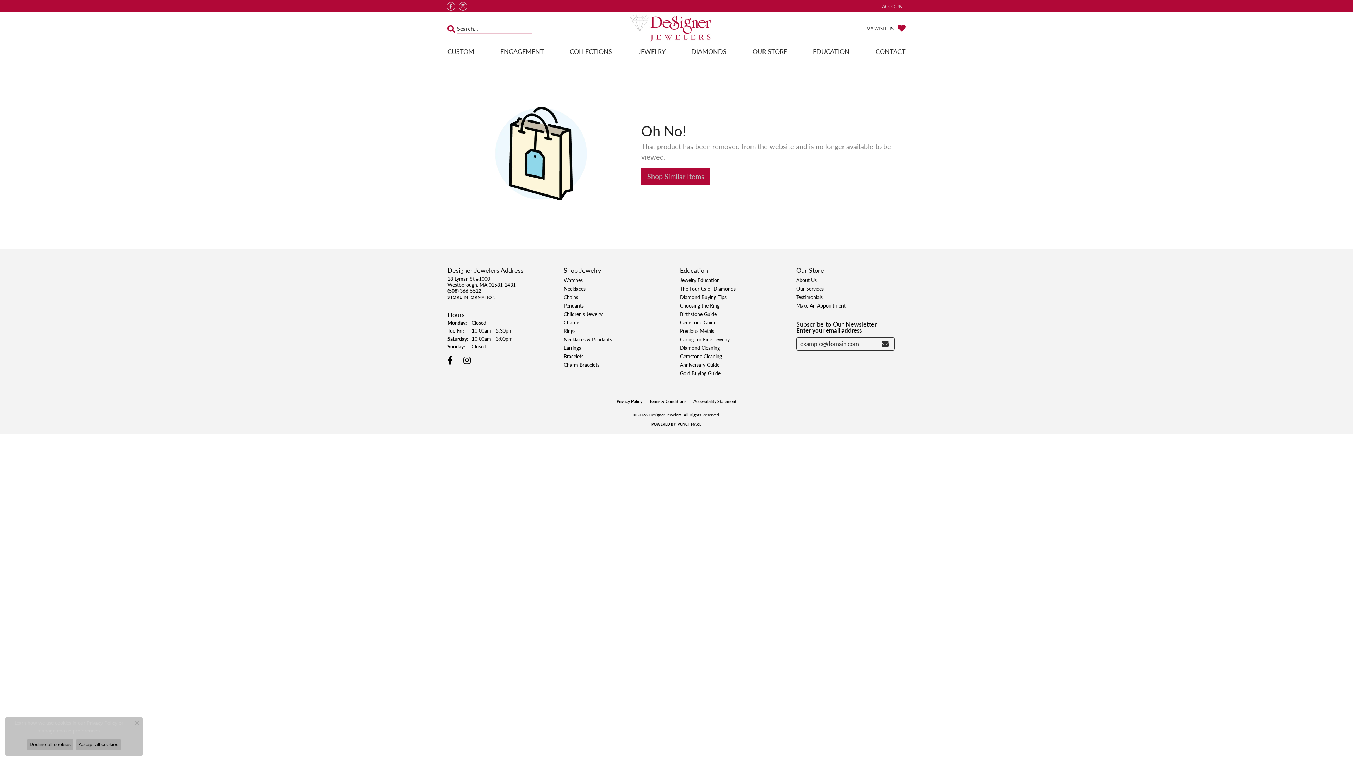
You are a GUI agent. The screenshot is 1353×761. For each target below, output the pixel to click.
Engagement (522, 51)
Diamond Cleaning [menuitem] (700, 347)
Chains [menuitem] (571, 297)
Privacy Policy (629, 401)
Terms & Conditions (667, 401)
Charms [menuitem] (572, 322)
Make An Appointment (821, 305)
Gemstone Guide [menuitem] (698, 322)
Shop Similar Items (675, 176)
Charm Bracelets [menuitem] (581, 364)
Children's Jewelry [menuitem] (583, 313)
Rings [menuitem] (569, 330)
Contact (891, 51)
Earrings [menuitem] (572, 347)
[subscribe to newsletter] (885, 344)
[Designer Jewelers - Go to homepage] (676, 28)
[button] (893, 6)
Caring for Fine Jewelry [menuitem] (705, 339)
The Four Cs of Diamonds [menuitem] (708, 288)
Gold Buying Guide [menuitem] (700, 373)
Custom (460, 51)
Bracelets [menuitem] (573, 356)
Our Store (770, 51)
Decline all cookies (50, 744)
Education (831, 51)
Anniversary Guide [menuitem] (699, 364)
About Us (806, 280)
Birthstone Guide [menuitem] (698, 313)
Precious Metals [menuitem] (697, 330)
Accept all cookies (98, 744)
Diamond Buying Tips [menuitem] (703, 297)
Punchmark (689, 424)
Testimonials (809, 297)
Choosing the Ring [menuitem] (699, 305)
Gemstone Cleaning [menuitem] (701, 356)
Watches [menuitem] (573, 280)
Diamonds (709, 51)
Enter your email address (829, 330)
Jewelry (652, 51)
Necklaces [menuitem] (575, 288)
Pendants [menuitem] (574, 305)
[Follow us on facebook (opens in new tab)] (451, 6)
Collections (591, 51)
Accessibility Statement (714, 401)
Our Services (810, 288)
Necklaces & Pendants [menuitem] (588, 339)
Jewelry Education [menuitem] (700, 280)
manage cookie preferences (68, 731)
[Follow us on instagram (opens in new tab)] (463, 6)
